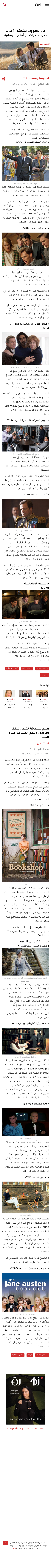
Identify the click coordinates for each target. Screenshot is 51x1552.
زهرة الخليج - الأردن (39, 84)
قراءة (30, 1355)
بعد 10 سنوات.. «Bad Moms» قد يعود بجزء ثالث (42, 707)
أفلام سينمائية (12, 668)
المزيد (14, 1549)
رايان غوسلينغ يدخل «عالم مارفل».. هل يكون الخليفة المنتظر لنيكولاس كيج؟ (26, 707)
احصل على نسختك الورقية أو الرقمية (25, 1429)
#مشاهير (45, 699)
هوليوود (44, 675)
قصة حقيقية (27, 668)
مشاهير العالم (42, 668)
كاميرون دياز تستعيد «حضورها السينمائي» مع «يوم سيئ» (10, 707)
